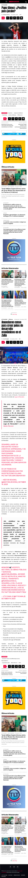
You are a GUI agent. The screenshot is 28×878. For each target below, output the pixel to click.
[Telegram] (21, 17)
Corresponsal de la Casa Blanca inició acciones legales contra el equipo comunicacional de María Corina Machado (14, 231)
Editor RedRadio (11, 186)
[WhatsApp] (18, 17)
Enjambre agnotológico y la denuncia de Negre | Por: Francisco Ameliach (14, 215)
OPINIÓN (5, 213)
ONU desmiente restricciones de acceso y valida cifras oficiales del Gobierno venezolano (20, 302)
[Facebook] (7, 17)
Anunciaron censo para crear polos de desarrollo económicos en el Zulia (7, 125)
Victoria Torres (6, 14)
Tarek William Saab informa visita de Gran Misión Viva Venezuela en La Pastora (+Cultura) (13, 190)
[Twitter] (11, 17)
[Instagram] (14, 866)
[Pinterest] (14, 17)
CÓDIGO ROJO (6, 220)
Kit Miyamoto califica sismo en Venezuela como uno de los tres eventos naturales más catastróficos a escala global (14, 207)
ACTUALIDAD (4, 186)
